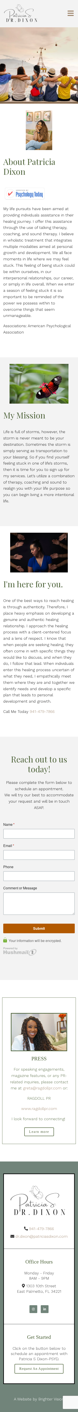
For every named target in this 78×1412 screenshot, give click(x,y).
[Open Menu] (71, 13)
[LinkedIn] (45, 1309)
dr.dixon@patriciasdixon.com (41, 1236)
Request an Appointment (39, 1369)
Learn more (39, 1132)
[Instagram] (33, 1309)
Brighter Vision (51, 1399)
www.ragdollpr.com (39, 1108)
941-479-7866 (42, 711)
